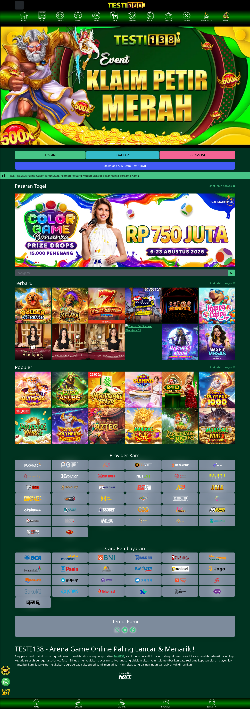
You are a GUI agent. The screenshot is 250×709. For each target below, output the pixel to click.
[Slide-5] (137, 143)
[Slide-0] (106, 143)
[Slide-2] (118, 143)
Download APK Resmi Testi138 (123, 166)
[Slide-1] (112, 143)
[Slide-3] (125, 143)
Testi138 (119, 656)
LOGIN (50, 155)
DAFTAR (122, 155)
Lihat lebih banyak (221, 186)
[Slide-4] (131, 143)
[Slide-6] (143, 143)
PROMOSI (197, 155)
